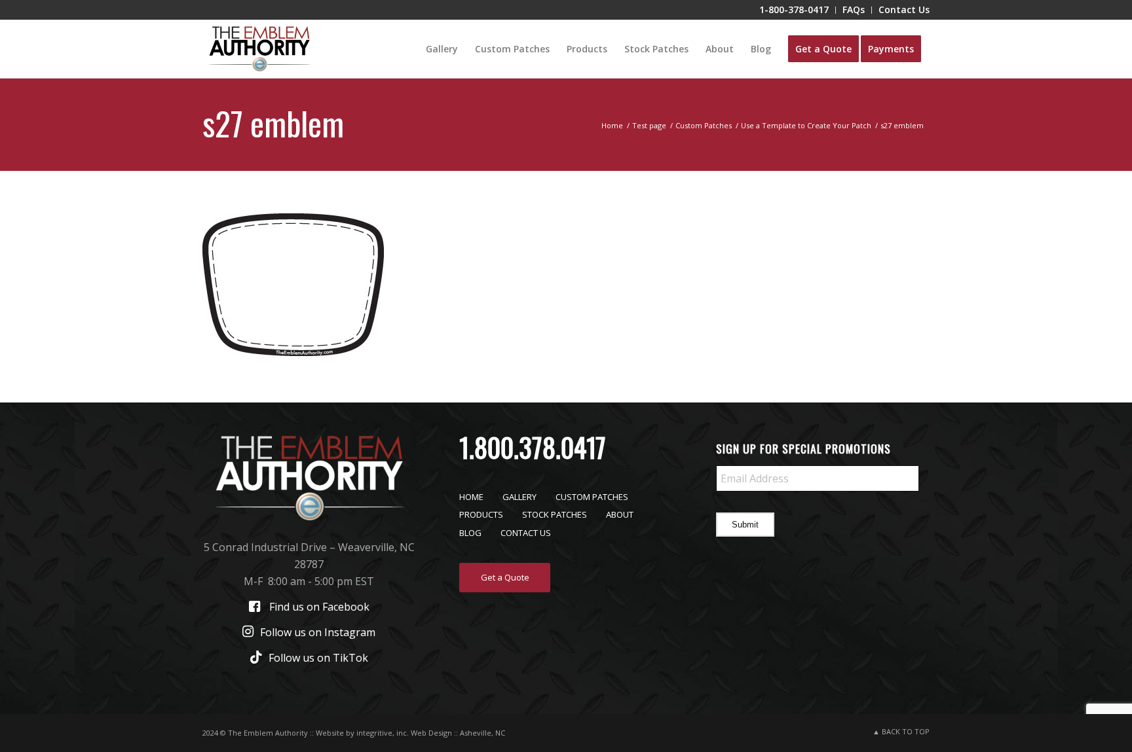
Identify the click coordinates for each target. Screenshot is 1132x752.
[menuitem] (794, 10)
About (619, 514)
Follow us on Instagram (317, 632)
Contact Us (525, 533)
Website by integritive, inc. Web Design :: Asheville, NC (410, 733)
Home (471, 497)
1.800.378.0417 (532, 447)
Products (481, 514)
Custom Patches (592, 497)
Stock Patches (554, 514)
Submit (745, 524)
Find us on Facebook (319, 607)
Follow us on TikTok (318, 658)
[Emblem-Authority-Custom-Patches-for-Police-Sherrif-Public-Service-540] (259, 49)
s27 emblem (273, 122)
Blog (470, 533)
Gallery (519, 497)
